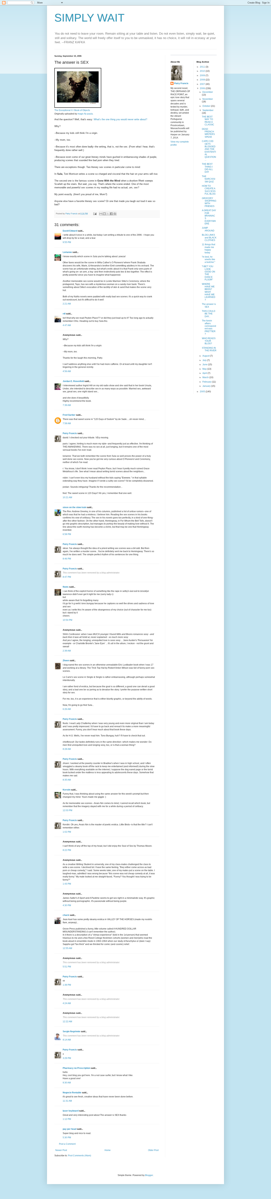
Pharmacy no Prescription (76, 1068)
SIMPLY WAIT (89, 18)
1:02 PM (67, 832)
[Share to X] (108, 214)
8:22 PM (67, 850)
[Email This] (101, 214)
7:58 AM (67, 423)
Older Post (153, 1150)
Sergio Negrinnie (71, 1031)
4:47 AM (67, 325)
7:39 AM (67, 405)
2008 (203, 79)
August (206, 356)
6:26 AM (67, 709)
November (207, 99)
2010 (203, 71)
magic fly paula (85, 113)
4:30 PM (67, 905)
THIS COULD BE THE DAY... (208, 314)
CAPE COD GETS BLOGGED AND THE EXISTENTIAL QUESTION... (209, 150)
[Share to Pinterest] (115, 214)
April (205, 373)
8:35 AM (67, 780)
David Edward (70, 231)
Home (108, 1150)
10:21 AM (67, 497)
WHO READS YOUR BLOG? (209, 341)
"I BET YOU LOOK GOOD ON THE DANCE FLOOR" (208, 273)
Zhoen (66, 660)
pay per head (69, 1129)
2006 (203, 88)
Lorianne (67, 252)
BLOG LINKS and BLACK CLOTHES (209, 238)
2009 (203, 75)
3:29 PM (67, 1058)
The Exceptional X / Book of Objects (72, 110)
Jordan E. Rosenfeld (73, 381)
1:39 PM (67, 985)
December (207, 92)
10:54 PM (67, 620)
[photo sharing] (77, 106)
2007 (203, 84)
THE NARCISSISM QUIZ (208, 179)
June (205, 364)
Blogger (149, 1175)
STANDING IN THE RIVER (209, 349)
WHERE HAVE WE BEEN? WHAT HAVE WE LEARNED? (208, 292)
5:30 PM (67, 1137)
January (206, 386)
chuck (66, 915)
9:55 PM (67, 242)
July (204, 360)
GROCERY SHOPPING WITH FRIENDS (209, 202)
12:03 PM (67, 810)
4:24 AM (67, 1003)
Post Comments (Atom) (79, 1155)
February (207, 382)
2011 (203, 67)
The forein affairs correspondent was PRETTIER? (209, 327)
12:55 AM (67, 948)
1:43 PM (67, 884)
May (204, 369)
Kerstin (66, 789)
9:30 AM (67, 1082)
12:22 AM (67, 1021)
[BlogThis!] (104, 214)
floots (66, 587)
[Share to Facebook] (111, 214)
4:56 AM (67, 371)
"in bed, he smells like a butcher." (208, 259)
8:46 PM (67, 558)
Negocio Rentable (72, 1092)
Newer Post (61, 1150)
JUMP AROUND (208, 229)
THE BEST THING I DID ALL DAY (207, 168)
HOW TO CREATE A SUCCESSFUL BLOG (209, 190)
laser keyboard (71, 1111)
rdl (64, 313)
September (207, 110)
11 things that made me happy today (208, 248)
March (205, 377)
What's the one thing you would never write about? (120, 119)
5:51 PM (67, 966)
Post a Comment (67, 1144)
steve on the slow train (74, 507)
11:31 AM (67, 1101)
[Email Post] (94, 213)
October (206, 106)
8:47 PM (67, 577)
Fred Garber (69, 415)
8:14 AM (67, 1039)
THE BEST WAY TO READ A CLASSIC (208, 120)
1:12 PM (67, 1119)
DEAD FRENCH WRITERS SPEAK (208, 133)
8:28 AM (67, 749)
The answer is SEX (209, 305)
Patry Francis (70, 433)
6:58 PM (67, 534)
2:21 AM (67, 303)
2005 (203, 391)
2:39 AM (67, 650)
